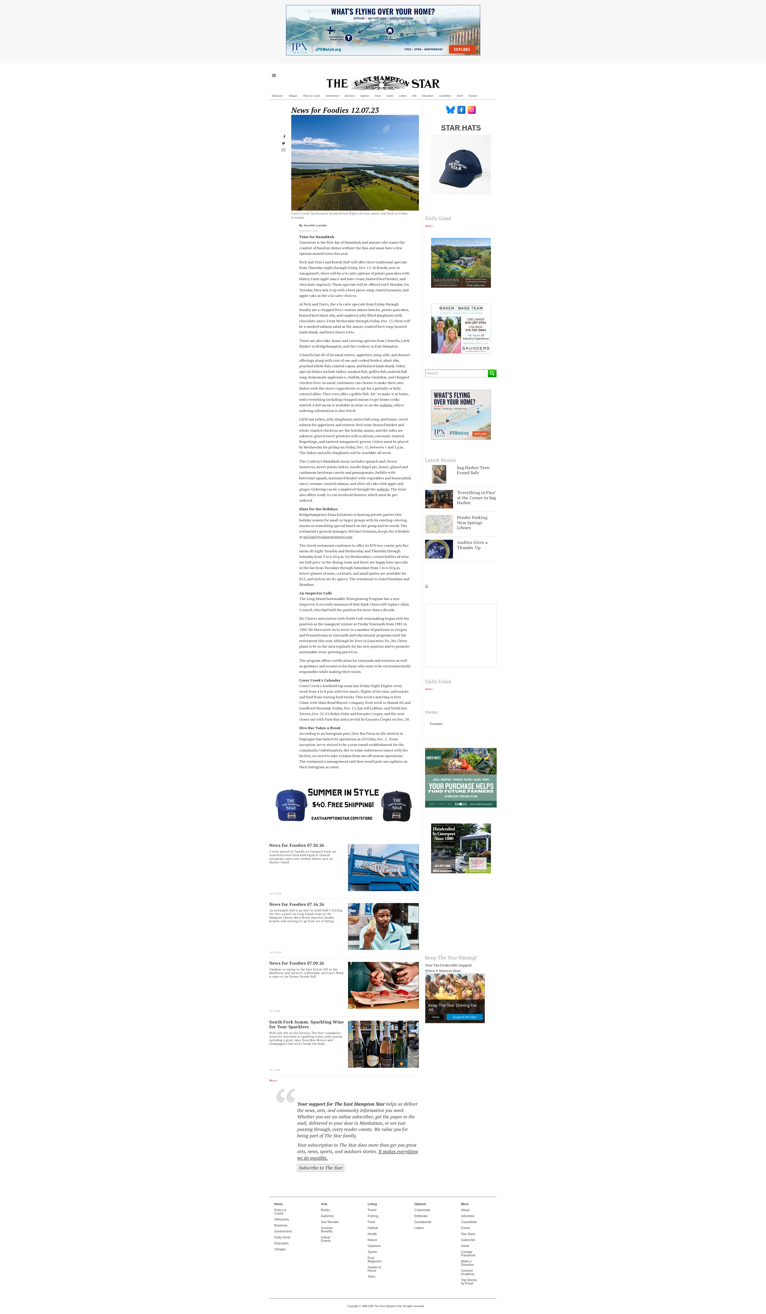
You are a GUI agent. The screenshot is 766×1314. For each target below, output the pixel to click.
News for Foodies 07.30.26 (296, 845)
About (465, 1210)
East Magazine (375, 1259)
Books (325, 1210)
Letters (403, 96)
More (273, 1080)
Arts (414, 96)
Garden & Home (374, 1269)
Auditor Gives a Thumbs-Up (472, 545)
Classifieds (445, 96)
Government (332, 96)
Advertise (467, 1216)
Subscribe (468, 1240)
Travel (372, 1210)
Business (350, 96)
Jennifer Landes (315, 225)
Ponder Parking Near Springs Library (472, 522)
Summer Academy (467, 1272)
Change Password (468, 1253)
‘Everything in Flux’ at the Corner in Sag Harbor (476, 497)
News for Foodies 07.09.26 (296, 963)
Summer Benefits (327, 1229)
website (386, 405)
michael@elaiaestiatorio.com (327, 536)
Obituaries (277, 96)
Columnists (422, 1210)
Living (372, 1204)
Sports (389, 96)
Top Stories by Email (469, 1281)
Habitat (373, 1228)
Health (372, 1234)
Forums (436, 723)
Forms (465, 1228)
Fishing (373, 1216)
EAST (460, 96)
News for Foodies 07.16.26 (296, 904)
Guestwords (422, 1222)
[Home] (383, 83)
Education (427, 96)
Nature (372, 1240)
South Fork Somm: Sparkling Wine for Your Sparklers (306, 1024)
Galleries (327, 1216)
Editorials (421, 1216)
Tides (371, 1276)
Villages (293, 96)
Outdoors (374, 1246)
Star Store (468, 1234)
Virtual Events (326, 1239)
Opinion (365, 96)
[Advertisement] (461, 917)
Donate (473, 96)
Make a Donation (467, 1263)
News (278, 1204)
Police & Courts (311, 96)
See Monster (330, 1222)
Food (378, 96)
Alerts (465, 1246)
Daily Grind (282, 1237)
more (428, 226)
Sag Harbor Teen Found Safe (473, 470)
